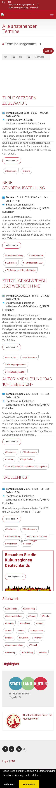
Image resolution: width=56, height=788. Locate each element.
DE (3, 2)
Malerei (9, 638)
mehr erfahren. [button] (33, 775)
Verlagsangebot (25, 5)
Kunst (9, 630)
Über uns (12, 5)
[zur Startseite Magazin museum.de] (20, 14)
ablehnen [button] (9, 784)
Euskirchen (11, 529)
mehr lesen (10, 519)
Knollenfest (11, 544)
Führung (10, 623)
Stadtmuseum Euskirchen (20, 204)
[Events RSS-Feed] (19, 749)
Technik (33, 645)
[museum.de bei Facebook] (5, 749)
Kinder (40, 623)
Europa (32, 616)
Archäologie (11, 609)
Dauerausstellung (14, 616)
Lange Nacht (37, 630)
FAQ (12, 761)
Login (5, 761)
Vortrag (43, 652)
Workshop (10, 652)
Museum (24, 638)
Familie (46, 616)
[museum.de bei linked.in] (11, 749)
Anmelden (34, 8)
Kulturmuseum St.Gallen (19, 119)
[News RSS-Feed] (24, 749)
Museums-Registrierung (18, 8)
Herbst (27, 544)
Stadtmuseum (30, 529)
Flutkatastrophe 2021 (37, 536)
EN (9, 2)
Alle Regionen (14, 576)
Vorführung (28, 652)
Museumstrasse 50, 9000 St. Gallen (25, 123)
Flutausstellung (13, 536)
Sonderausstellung (14, 645)
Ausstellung (29, 609)
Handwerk (25, 623)
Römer (38, 638)
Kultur (21, 630)
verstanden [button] (29, 784)
